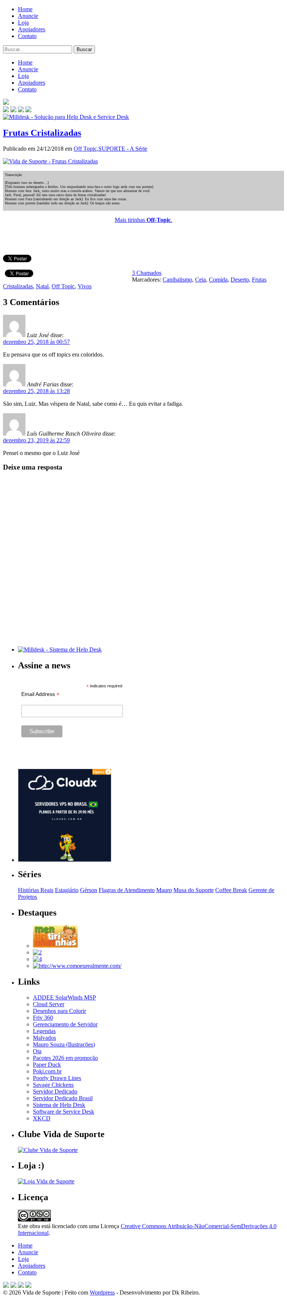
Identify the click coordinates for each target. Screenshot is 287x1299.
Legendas (44, 1031)
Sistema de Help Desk (59, 1105)
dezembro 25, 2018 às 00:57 (36, 342)
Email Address (40, 694)
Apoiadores (31, 29)
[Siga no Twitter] (21, 110)
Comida (218, 279)
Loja (23, 22)
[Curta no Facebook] (13, 110)
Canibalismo (177, 279)
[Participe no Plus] (21, 1286)
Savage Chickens (53, 1085)
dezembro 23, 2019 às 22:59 (36, 440)
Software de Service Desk (63, 1111)
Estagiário (66, 890)
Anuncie (28, 16)
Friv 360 (43, 1017)
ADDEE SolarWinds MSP (64, 997)
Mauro (164, 890)
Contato (27, 36)
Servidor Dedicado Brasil (63, 1098)
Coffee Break (231, 890)
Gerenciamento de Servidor (65, 1024)
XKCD (41, 1118)
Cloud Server (48, 1004)
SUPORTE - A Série (122, 148)
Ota (37, 1051)
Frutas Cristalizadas (42, 133)
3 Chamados (146, 273)
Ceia (200, 279)
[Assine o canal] (28, 110)
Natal (42, 286)
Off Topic (85, 148)
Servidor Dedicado (55, 1091)
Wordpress (102, 1292)
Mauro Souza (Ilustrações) (64, 1044)
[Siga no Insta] (6, 110)
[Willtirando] (37, 952)
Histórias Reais (35, 890)
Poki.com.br (47, 1071)
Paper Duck (47, 1064)
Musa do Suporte (193, 890)
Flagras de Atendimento (127, 890)
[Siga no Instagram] (28, 1286)
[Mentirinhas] (55, 945)
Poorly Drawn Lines (57, 1078)
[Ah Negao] (37, 959)
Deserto (240, 279)
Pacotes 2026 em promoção (65, 1058)
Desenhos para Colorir (59, 1011)
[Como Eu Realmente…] (77, 966)
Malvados (44, 1038)
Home (25, 9)
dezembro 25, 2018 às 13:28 (36, 391)
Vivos (85, 286)
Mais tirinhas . (143, 220)
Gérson (88, 890)
